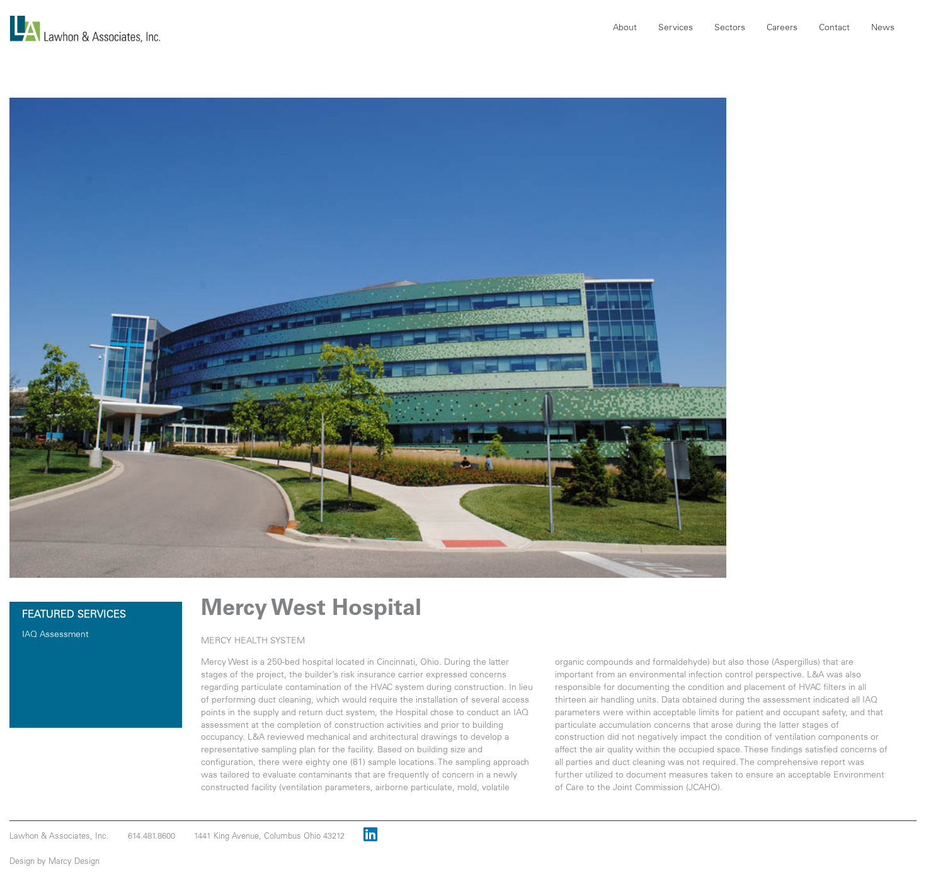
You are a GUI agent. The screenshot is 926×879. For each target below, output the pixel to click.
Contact (834, 28)
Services (675, 28)
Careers (782, 28)
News (883, 28)
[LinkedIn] (370, 836)
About (625, 28)
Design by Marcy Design (54, 862)
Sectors (729, 28)
